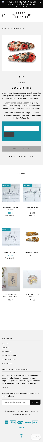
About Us (5, 348)
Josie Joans (21, 83)
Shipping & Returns (9, 356)
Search (5, 344)
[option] (21, 53)
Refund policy (7, 363)
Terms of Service (9, 359)
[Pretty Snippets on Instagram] (21, 436)
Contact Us (6, 352)
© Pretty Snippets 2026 (14, 411)
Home (4, 28)
